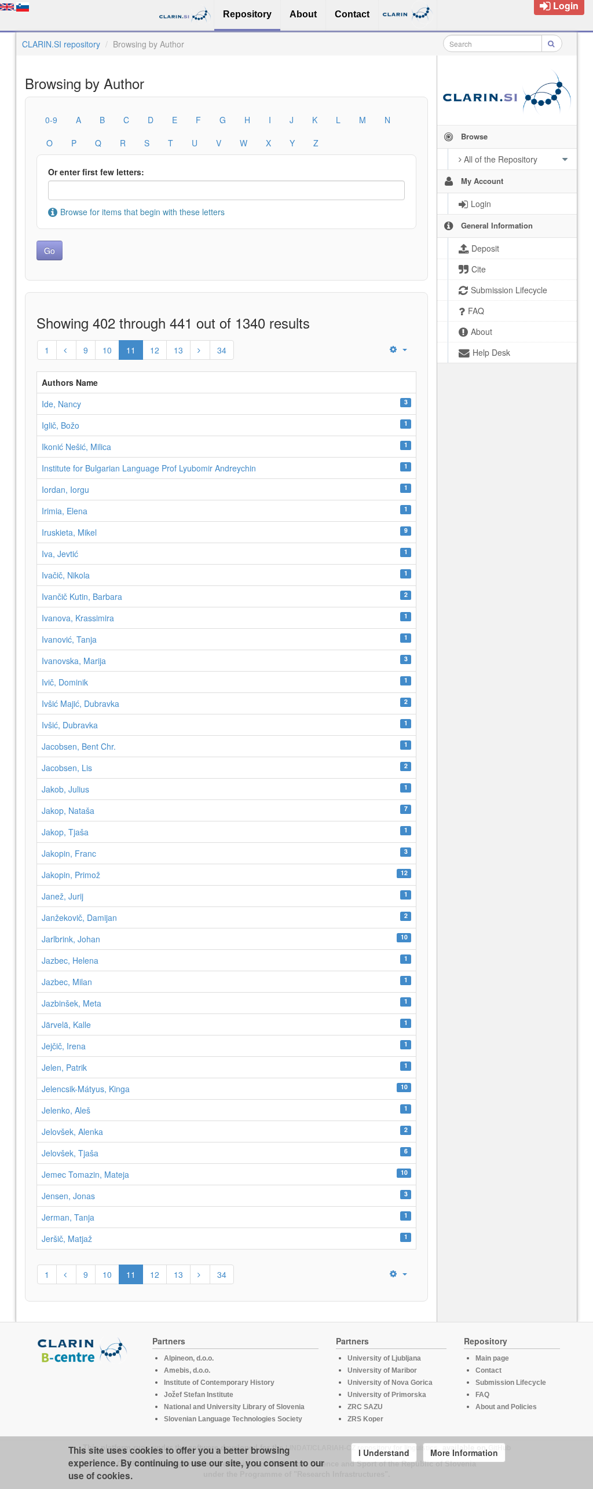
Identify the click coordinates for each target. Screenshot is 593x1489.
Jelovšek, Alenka (72, 1131)
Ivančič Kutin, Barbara (82, 596)
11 (131, 350)
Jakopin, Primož (71, 874)
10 (107, 350)
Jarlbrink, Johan (71, 939)
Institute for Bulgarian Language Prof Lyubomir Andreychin (149, 468)
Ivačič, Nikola (66, 575)
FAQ (482, 1395)
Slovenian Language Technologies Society (233, 1419)
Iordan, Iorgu (65, 489)
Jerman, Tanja (68, 1217)
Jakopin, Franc (69, 853)
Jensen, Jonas (68, 1195)
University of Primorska (386, 1395)
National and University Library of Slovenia (234, 1407)
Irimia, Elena (64, 511)
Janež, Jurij (62, 896)
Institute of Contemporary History (219, 1383)
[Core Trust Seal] (84, 1396)
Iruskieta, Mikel (69, 532)
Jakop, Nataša (68, 810)
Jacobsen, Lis (67, 767)
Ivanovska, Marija (74, 660)
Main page (492, 1358)
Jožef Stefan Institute (198, 1395)
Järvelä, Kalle (66, 1024)
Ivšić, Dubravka (70, 725)
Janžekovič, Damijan (79, 917)
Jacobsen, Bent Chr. (79, 746)
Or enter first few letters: (96, 172)
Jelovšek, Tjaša (70, 1153)
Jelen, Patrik (64, 1067)
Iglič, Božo (60, 425)
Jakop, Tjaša (65, 832)
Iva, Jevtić (60, 553)
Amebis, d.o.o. (187, 1370)
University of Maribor (382, 1370)
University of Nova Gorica (390, 1383)
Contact (488, 1370)
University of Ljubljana (384, 1358)
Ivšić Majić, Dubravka (80, 703)
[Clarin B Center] (84, 1349)
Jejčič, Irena (64, 1046)
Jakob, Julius (65, 789)
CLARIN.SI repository (61, 44)
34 (221, 350)
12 (154, 350)
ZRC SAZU (365, 1407)
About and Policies (506, 1407)
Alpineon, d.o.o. (189, 1358)
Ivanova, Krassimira (78, 618)
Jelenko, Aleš (66, 1110)
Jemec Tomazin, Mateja (85, 1174)
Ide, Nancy (61, 404)
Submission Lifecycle (510, 1383)
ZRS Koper (365, 1419)
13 (178, 350)
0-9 (51, 120)
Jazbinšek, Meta (71, 1003)
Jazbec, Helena (70, 960)
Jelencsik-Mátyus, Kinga (86, 1088)
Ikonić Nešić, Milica (76, 446)
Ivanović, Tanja (69, 639)
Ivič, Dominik (65, 682)
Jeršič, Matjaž (67, 1238)
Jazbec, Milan (67, 981)
